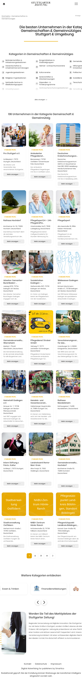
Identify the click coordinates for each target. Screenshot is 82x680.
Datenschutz (41, 664)
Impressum (56, 664)
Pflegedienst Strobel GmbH (40, 341)
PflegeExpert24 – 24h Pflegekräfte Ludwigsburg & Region (41, 221)
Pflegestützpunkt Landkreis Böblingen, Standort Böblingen (67, 523)
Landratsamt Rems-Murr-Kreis (40, 464)
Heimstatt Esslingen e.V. (13, 401)
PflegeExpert (64, 220)
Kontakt (27, 664)
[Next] (52, 555)
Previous (38, 602)
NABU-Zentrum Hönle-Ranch (38, 523)
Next (44, 602)
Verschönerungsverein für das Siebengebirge (68, 341)
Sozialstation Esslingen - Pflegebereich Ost (39, 281)
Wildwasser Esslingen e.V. (68, 281)
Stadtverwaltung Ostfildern (11, 523)
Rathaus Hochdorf (12, 220)
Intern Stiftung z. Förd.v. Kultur (11, 464)
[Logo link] (41, 3)
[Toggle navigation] (76, 4)
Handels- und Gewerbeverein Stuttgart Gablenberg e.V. (38, 401)
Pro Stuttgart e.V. (11, 153)
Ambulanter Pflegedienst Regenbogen (37, 154)
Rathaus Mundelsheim (64, 401)
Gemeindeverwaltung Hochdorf (68, 464)
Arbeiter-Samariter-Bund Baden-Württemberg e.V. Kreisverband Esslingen (13, 281)
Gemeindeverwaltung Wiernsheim (13, 341)
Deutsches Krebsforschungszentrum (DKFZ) (68, 154)
